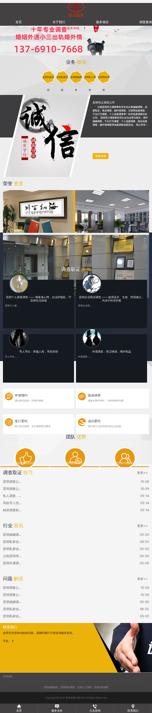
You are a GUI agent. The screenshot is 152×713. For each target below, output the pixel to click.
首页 (18, 22)
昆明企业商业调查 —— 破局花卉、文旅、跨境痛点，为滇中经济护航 (111, 298)
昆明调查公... (12, 482)
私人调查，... (12, 496)
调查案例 (145, 22)
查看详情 (100, 156)
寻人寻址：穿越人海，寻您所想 (38, 351)
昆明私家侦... (12, 542)
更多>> (142, 473)
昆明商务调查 (68, 687)
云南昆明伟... (12, 556)
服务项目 (102, 22)
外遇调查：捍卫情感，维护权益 (111, 351)
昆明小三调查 (84, 687)
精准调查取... (12, 510)
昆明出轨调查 (101, 687)
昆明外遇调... (12, 563)
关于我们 (58, 22)
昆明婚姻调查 (51, 687)
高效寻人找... (12, 503)
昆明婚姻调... (12, 535)
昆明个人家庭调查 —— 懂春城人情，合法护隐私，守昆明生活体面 (38, 298)
